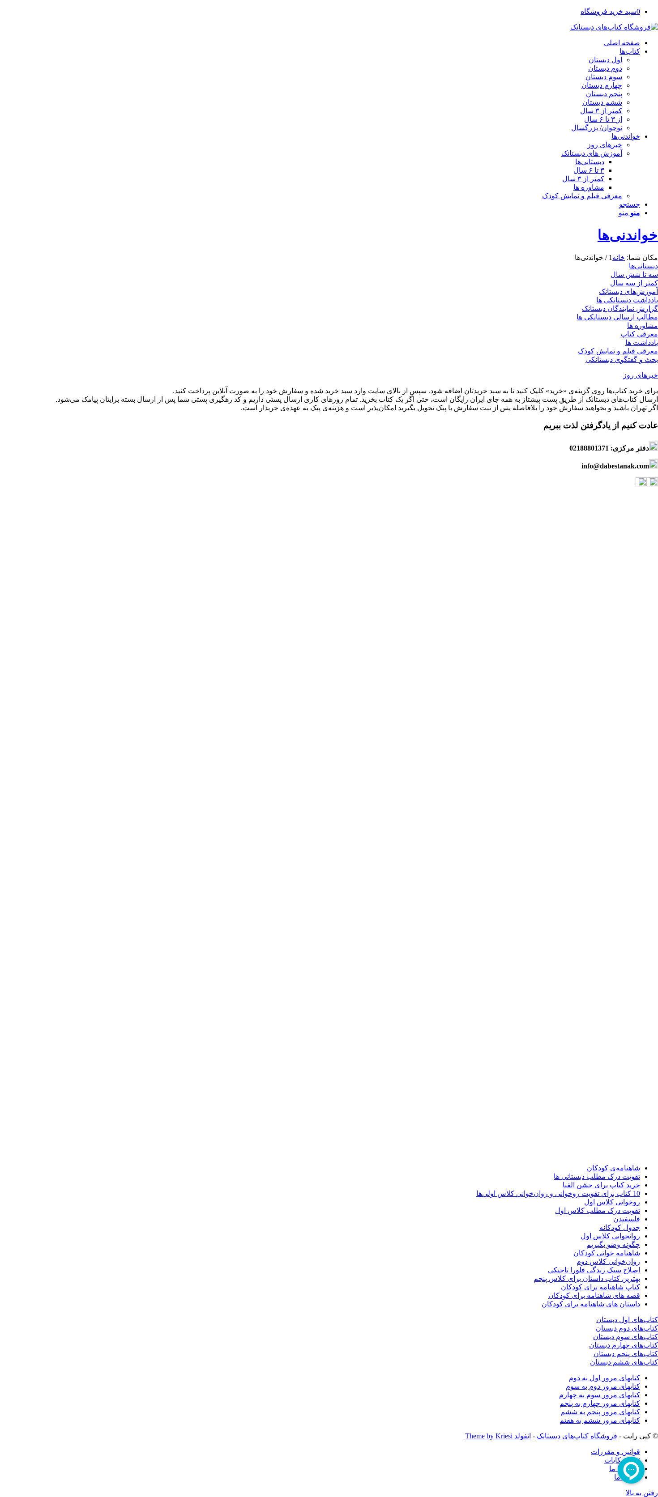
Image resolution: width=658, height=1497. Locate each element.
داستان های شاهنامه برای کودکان (591, 1304)
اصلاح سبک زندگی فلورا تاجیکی (594, 1270)
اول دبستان (605, 60)
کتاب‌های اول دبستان (627, 1319)
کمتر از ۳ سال (601, 111)
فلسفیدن (626, 1219)
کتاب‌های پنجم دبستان (626, 1353)
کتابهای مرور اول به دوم (604, 1378)
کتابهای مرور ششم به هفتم (600, 1420)
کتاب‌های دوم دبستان (627, 1328)
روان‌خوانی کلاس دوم (608, 1261)
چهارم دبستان (601, 85)
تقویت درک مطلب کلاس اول (597, 1210)
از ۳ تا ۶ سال (603, 119)
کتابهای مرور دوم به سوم (603, 1386)
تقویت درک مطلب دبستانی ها (597, 1176)
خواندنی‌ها (628, 235)
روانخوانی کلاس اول (610, 1236)
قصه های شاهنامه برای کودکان (594, 1295)
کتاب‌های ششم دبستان (624, 1362)
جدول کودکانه (619, 1227)
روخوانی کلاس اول (612, 1202)
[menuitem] (320, 42)
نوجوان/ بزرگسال (596, 128)
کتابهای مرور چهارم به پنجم (600, 1403)
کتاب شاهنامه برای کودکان (600, 1287)
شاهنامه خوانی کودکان (606, 1253)
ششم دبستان (602, 102)
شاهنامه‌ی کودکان (613, 1168)
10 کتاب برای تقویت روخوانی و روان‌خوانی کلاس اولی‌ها (558, 1193)
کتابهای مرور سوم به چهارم (599, 1395)
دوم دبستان (605, 68)
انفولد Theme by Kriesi (498, 1436)
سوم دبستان (603, 77)
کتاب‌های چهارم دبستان (623, 1345)
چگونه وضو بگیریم (613, 1244)
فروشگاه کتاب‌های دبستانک (577, 1436)
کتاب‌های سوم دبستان (625, 1336)
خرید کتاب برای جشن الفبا (601, 1185)
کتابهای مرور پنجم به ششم (600, 1412)
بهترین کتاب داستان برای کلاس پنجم (587, 1278)
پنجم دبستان (604, 94)
